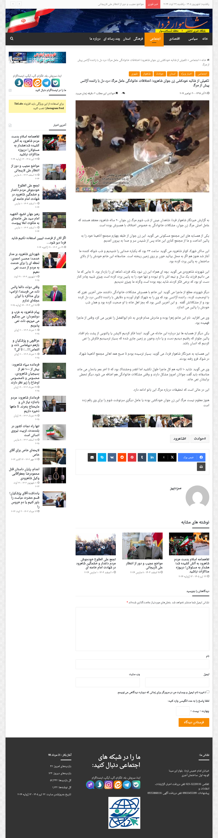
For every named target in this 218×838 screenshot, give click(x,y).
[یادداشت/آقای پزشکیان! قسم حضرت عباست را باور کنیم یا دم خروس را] (54, 499)
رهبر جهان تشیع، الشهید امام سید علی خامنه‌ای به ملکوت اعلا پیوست (24, 218)
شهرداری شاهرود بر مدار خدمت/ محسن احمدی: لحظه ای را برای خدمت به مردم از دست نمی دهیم (24, 263)
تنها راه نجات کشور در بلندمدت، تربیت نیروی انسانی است (25, 430)
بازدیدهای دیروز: (61, 773)
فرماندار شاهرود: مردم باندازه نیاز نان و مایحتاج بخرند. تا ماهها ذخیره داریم (24, 404)
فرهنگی (138, 39)
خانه (205, 39)
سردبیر (175, 488)
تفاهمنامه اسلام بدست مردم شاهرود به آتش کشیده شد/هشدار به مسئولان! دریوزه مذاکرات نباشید (191, 566)
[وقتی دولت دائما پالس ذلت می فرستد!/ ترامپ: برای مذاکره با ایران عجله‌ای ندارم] (54, 293)
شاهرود (179, 439)
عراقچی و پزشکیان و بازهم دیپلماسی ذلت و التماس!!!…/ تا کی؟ (25, 345)
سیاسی (193, 39)
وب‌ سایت (134, 674)
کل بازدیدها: (64, 780)
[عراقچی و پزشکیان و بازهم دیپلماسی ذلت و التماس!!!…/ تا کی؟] (54, 347)
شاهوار (147, 74)
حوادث (160, 74)
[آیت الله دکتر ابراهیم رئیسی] (142, 206)
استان (127, 39)
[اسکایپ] (102, 457)
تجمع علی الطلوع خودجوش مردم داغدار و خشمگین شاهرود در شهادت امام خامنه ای (98, 4)
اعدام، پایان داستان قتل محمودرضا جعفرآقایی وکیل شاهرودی (24, 474)
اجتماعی (155, 39)
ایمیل (206, 674)
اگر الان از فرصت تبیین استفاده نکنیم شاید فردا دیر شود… (38, 240)
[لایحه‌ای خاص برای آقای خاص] (54, 456)
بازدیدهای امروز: (62, 766)
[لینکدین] (152, 457)
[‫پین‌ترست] (132, 457)
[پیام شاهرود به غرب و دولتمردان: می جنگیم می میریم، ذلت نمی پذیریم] (54, 318)
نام (207, 656)
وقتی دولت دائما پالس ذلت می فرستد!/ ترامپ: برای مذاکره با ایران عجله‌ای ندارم (24, 294)
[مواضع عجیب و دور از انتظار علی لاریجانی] (142, 546)
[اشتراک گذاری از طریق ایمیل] (92, 457)
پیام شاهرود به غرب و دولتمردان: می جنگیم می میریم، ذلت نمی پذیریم (25, 318)
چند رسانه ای (111, 39)
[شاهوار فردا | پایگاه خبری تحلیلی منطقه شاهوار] (182, 20)
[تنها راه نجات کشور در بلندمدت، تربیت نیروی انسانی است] (54, 432)
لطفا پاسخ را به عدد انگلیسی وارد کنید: (188, 701)
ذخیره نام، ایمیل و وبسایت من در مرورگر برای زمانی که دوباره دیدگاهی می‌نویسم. (161, 692)
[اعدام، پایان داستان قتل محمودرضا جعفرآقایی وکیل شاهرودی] (54, 475)
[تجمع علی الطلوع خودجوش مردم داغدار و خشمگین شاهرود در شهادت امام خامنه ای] (96, 544)
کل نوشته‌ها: (64, 787)
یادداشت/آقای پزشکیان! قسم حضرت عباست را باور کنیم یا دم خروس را (24, 500)
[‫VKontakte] (112, 457)
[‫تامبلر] (142, 457)
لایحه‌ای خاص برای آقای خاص (24, 453)
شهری (134, 74)
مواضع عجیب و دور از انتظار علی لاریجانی (144, 565)
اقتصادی (174, 39)
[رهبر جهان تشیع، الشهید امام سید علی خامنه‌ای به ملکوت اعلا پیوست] (54, 220)
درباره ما (95, 39)
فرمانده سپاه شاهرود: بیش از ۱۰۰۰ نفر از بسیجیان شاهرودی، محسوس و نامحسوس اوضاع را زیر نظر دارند (25, 374)
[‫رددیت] (122, 457)
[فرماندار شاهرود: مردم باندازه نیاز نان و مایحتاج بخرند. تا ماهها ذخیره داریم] (54, 404)
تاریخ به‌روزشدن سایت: (58, 794)
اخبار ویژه (186, 74)
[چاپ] (201, 466)
